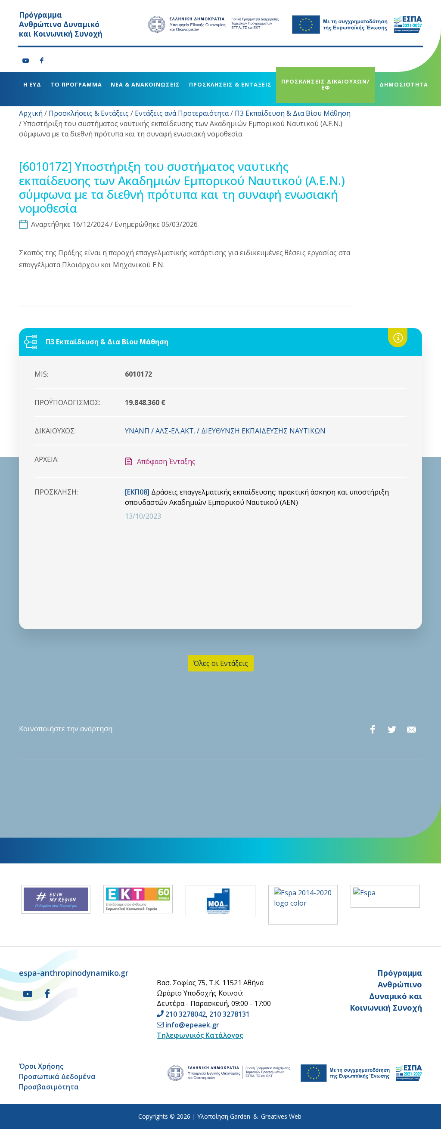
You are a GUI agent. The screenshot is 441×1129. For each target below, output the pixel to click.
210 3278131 (229, 1014)
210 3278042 (185, 1014)
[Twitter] (392, 729)
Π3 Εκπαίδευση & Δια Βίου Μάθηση (293, 113)
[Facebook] (42, 61)
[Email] (411, 729)
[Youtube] (26, 61)
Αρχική (31, 113)
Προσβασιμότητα (49, 1087)
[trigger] (33, 102)
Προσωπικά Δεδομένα (57, 1076)
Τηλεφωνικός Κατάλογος (200, 1035)
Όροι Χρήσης (41, 1066)
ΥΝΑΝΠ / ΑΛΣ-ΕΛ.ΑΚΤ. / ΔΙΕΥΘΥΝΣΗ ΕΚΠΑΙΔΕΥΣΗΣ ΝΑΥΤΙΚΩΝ (225, 431)
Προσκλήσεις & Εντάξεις (89, 113)
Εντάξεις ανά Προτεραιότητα (182, 113)
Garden (240, 1116)
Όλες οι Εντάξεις (220, 663)
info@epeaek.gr (192, 1025)
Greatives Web (281, 1116)
